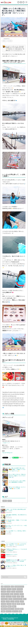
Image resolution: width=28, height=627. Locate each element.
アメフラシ (20, 589)
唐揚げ (22, 603)
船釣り (14, 606)
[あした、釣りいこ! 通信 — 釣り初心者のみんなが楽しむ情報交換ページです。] (6, 1)
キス (12, 594)
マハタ (9, 500)
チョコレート (4, 599)
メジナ (12, 601)
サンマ (3, 596)
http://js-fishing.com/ (7, 452)
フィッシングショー (18, 599)
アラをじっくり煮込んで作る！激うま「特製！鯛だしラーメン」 (16, 566)
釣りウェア (8, 611)
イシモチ (3, 591)
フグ (25, 599)
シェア (10, 457)
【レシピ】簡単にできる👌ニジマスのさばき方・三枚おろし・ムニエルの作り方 (16, 544)
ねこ (12, 586)
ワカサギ (3, 603)
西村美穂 (17, 608)
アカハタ (9, 589)
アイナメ (3, 589)
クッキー (16, 594)
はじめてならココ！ (19, 586)
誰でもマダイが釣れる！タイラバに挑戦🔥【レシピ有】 (17, 487)
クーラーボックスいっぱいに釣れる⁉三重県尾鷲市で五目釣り (17, 481)
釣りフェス (15, 611)
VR (2, 586)
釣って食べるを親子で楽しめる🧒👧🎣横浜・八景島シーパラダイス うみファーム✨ (17, 469)
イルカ (13, 591)
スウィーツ (8, 596)
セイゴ (14, 596)
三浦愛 (14, 603)
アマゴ (14, 589)
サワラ (21, 594)
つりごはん (7, 586)
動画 (18, 603)
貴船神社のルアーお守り (12, 554)
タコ (22, 596)
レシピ (21, 601)
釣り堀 (9, 40)
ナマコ (10, 599)
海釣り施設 (4, 606)
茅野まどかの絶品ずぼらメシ (7, 608)
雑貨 (20, 611)
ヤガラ (17, 601)
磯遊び (9, 606)
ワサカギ (9, 603)
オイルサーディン (5, 594)
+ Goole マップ (6, 442)
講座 (22, 608)
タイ (18, 596)
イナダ (8, 591)
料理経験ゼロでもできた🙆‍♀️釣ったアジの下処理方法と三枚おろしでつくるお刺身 (16, 560)
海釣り (4, 40)
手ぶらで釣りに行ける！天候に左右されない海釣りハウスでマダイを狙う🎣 (17, 476)
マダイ (4, 500)
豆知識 (3, 611)
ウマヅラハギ (19, 591)
